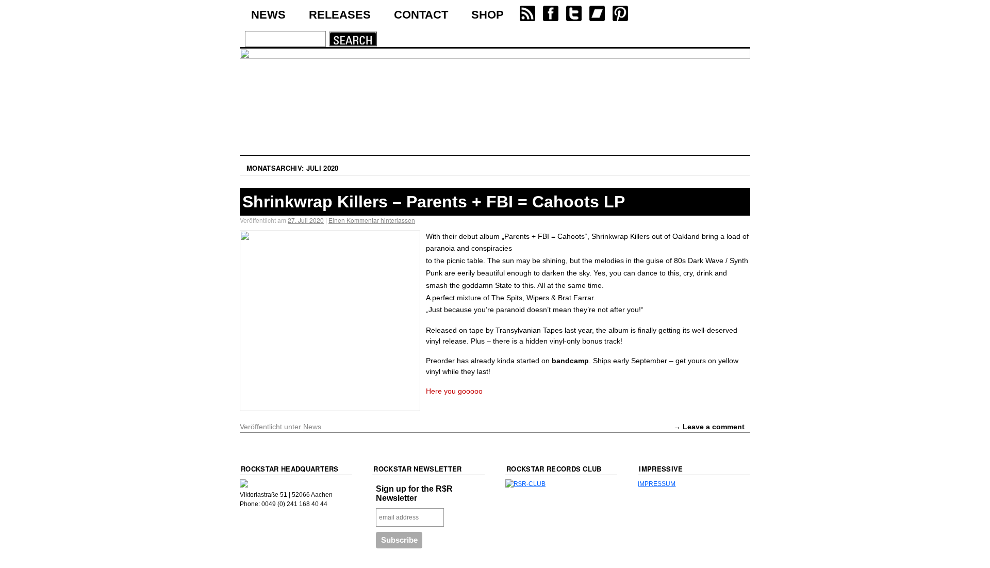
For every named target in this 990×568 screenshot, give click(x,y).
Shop (487, 14)
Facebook (550, 13)
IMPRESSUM (656, 484)
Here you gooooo (454, 391)
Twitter (573, 13)
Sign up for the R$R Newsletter (414, 493)
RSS (527, 13)
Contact (421, 14)
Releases (340, 14)
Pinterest (619, 13)
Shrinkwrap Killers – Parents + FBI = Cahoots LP (433, 201)
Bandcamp (596, 13)
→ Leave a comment (709, 427)
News (268, 14)
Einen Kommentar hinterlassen (371, 220)
